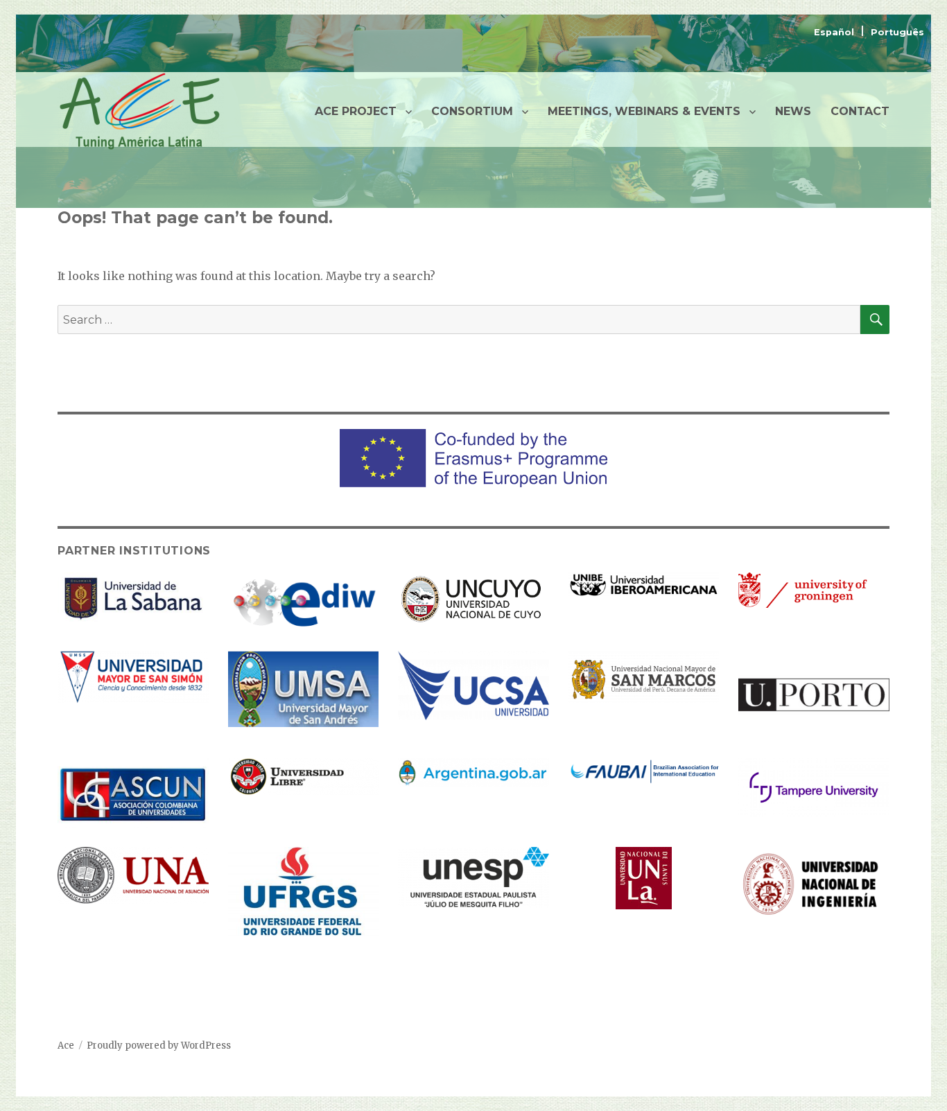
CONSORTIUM (472, 111)
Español (835, 32)
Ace (66, 1045)
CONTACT (860, 111)
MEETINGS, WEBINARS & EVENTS (644, 111)
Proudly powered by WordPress (159, 1045)
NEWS (793, 111)
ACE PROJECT (356, 111)
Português (897, 32)
